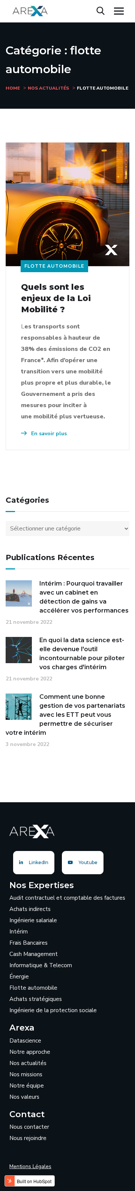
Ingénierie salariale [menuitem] (33, 920)
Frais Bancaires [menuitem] (28, 943)
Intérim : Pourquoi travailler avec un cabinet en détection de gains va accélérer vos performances (84, 597)
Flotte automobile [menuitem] (33, 988)
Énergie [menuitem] (19, 976)
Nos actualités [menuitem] (27, 1063)
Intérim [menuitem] (18, 931)
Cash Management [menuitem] (33, 954)
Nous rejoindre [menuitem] (27, 1138)
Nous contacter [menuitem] (29, 1127)
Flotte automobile (54, 266)
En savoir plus (48, 433)
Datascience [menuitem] (25, 1040)
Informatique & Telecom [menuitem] (40, 965)
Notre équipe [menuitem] (26, 1085)
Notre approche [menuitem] (29, 1052)
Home (13, 88)
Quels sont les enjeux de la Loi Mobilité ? (56, 298)
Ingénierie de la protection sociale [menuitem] (53, 1010)
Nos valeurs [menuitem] (24, 1097)
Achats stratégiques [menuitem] (35, 999)
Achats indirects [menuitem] (30, 909)
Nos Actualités (48, 88)
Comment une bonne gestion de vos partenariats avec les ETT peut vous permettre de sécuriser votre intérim (65, 714)
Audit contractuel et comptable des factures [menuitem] (67, 898)
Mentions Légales (30, 1166)
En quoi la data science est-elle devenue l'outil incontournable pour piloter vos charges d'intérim (82, 654)
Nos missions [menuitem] (25, 1074)
